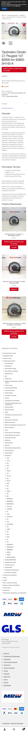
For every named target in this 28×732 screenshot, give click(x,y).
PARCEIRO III (10, 547)
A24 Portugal (6, 723)
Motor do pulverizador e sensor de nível (15, 425)
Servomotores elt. (9, 450)
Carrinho (6, 682)
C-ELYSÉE (9, 509)
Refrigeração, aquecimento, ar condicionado (14, 593)
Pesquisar (14, 729)
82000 (8, 96)
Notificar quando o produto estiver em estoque (13, 69)
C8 (7, 539)
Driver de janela (9, 407)
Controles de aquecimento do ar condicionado (13, 403)
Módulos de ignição (10, 422)
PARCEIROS (10, 549)
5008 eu (9, 491)
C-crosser (9, 506)
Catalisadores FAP (8, 355)
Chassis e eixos (7, 358)
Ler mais (14, 247)
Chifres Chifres (9, 393)
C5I (7, 531)
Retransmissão (9, 442)
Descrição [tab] (4, 104)
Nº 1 (25, 93)
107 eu (3, 17)
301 (8, 473)
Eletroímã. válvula (9, 409)
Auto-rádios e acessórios (11, 371)
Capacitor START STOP (11, 387)
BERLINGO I (10, 498)
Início (4, 15)
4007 (8, 483)
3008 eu (9, 470)
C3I (7, 519)
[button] (24, 25)
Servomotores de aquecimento (13, 448)
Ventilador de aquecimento (12, 570)
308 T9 (8, 481)
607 (8, 493)
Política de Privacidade (17, 723)
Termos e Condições (9, 668)
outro (6, 430)
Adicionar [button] (14, 289)
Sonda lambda (8, 453)
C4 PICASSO (10, 524)
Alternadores (8, 366)
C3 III (8, 514)
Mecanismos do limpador (11, 420)
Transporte (6, 674)
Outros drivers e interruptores (12, 432)
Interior (5, 580)
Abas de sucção (9, 363)
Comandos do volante (10, 395)
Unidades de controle (10, 562)
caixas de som (8, 385)
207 (8, 468)
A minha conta (4, 729)
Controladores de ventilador (12, 400)
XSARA (8, 554)
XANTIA (9, 552)
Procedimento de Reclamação (12, 656)
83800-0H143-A (14, 96)
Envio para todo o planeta (10, 662)
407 (8, 488)
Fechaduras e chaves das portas (13, 414)
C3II (8, 521)
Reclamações (7, 685)
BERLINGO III (10, 503)
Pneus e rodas (7, 587)
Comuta (7, 398)
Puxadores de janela (10, 437)
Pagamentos (7, 659)
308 (8, 478)
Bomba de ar (8, 378)
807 (8, 496)
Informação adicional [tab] (7, 108)
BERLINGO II (10, 501)
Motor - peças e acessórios (10, 582)
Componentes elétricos (12, 15)
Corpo (4, 577)
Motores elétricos (9, 427)
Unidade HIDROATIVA (10, 559)
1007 (8, 458)
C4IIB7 (8, 529)
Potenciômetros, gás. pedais (12, 435)
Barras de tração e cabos (9, 353)
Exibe (6, 412)
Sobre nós (6, 653)
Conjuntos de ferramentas (10, 575)
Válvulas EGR (8, 567)
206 (8, 463)
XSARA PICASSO (11, 557)
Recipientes (6, 590)
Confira (6, 679)
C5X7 (8, 537)
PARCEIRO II (10, 544)
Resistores (8, 440)
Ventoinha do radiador (10, 572)
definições (17, 6)
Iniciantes (7, 417)
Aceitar (4, 8)
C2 (7, 511)
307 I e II (9, 475)
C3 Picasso (9, 516)
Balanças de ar (9, 373)
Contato (6, 671)
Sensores (7, 445)
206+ (8, 465)
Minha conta (7, 677)
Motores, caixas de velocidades (11, 585)
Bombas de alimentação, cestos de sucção (14, 381)
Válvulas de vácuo (9, 565)
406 (8, 486)
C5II (8, 534)
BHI (6, 376)
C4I (7, 526)
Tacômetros (22, 15)
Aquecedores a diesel (10, 368)
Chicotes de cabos (10, 390)
